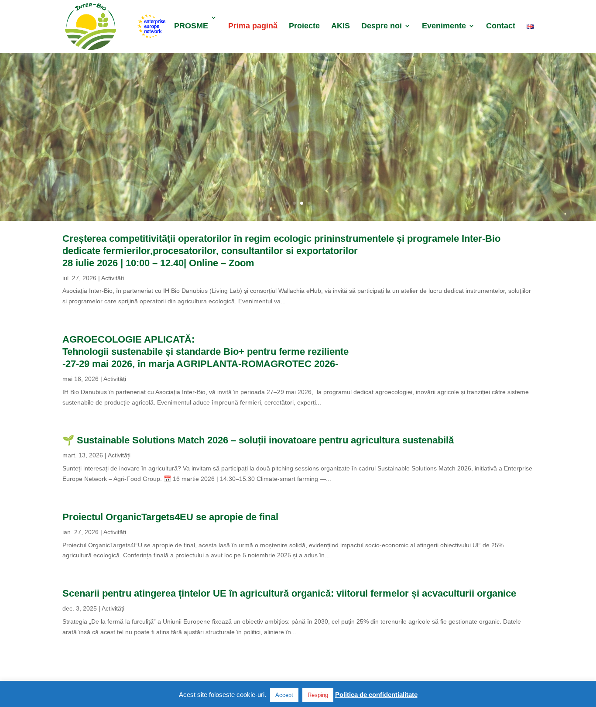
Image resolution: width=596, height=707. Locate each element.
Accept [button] (284, 695)
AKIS (340, 26)
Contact (500, 26)
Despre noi (381, 26)
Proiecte (304, 26)
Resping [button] (318, 695)
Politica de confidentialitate (376, 694)
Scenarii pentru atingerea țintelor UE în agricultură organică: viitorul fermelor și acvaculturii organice (289, 593)
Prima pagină (252, 26)
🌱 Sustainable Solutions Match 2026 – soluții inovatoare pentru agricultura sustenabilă (258, 440)
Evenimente (444, 26)
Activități (112, 278)
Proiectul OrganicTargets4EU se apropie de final (170, 516)
